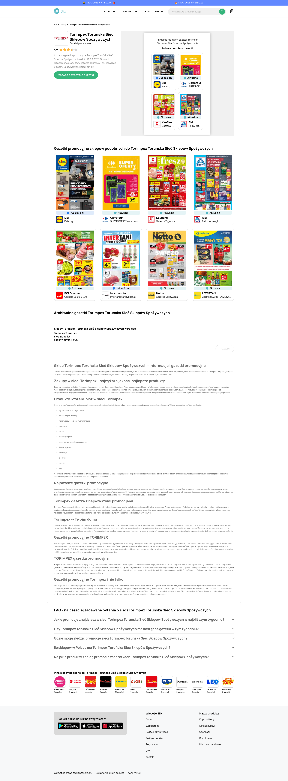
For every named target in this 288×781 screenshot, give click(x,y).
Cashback (204, 732)
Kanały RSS (134, 773)
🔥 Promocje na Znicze (189, 2)
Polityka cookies (154, 738)
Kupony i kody (206, 719)
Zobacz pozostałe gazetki (76, 75)
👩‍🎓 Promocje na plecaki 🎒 (99, 2)
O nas (149, 719)
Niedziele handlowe (210, 744)
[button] (144, 619)
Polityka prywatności (157, 732)
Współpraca (152, 725)
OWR (148, 750)
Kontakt (159, 11)
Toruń (66, 336)
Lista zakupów (207, 725)
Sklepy (63, 24)
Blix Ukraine (205, 738)
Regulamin (152, 744)
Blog (147, 11)
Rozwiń (225, 348)
